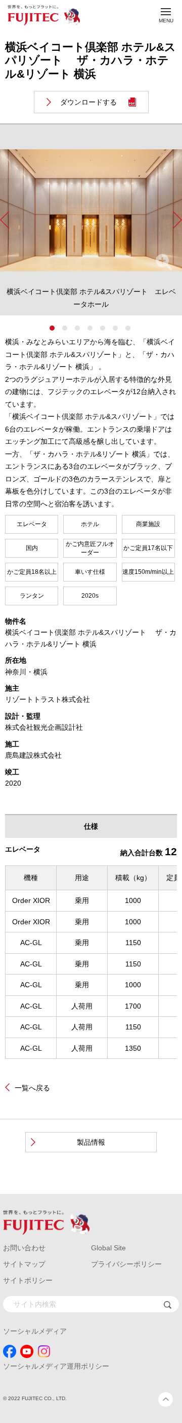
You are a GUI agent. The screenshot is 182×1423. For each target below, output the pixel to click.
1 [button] (52, 328)
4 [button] (90, 328)
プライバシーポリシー (126, 1264)
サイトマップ (24, 1264)
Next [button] (177, 220)
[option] (91, 227)
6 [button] (115, 328)
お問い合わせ (24, 1248)
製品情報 (91, 1142)
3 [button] (77, 328)
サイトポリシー (28, 1280)
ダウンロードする (88, 102)
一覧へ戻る (32, 1088)
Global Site (108, 1248)
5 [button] (102, 328)
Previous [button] (4, 220)
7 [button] (127, 328)
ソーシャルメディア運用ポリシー (56, 1366)
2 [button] (64, 328)
